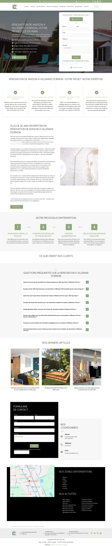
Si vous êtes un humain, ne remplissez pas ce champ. (75, 61)
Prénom (64, 26)
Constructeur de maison (87, 505)
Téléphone (65, 39)
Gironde (64, 486)
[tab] (56, 282)
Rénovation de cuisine (67, 508)
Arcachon (64, 488)
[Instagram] (98, 533)
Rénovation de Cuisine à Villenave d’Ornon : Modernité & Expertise (27, 526)
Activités (44, 542)
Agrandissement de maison (69, 512)
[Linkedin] (95, 533)
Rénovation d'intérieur (67, 507)
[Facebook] (92, 533)
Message (65, 45)
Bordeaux (64, 484)
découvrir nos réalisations (16, 143)
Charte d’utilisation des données (65, 542)
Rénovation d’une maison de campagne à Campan (87, 389)
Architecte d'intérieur (87, 499)
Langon (64, 482)
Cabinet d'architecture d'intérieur (90, 503)
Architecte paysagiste (87, 501)
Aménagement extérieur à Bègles (56, 389)
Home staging (65, 499)
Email (64, 32)
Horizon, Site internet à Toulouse (59, 544)
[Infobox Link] (69, 437)
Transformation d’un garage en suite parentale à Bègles (25, 389)
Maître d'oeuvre (66, 501)
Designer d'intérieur (86, 508)
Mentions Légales (52, 542)
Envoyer (76, 57)
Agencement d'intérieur (68, 510)
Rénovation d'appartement (69, 505)
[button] (47, 1)
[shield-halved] (71, 67)
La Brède (64, 481)
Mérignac (64, 477)
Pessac (64, 479)
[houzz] (101, 533)
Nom (78, 26)
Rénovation (65, 503)
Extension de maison (87, 510)
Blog (40, 542)
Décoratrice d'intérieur (87, 507)
